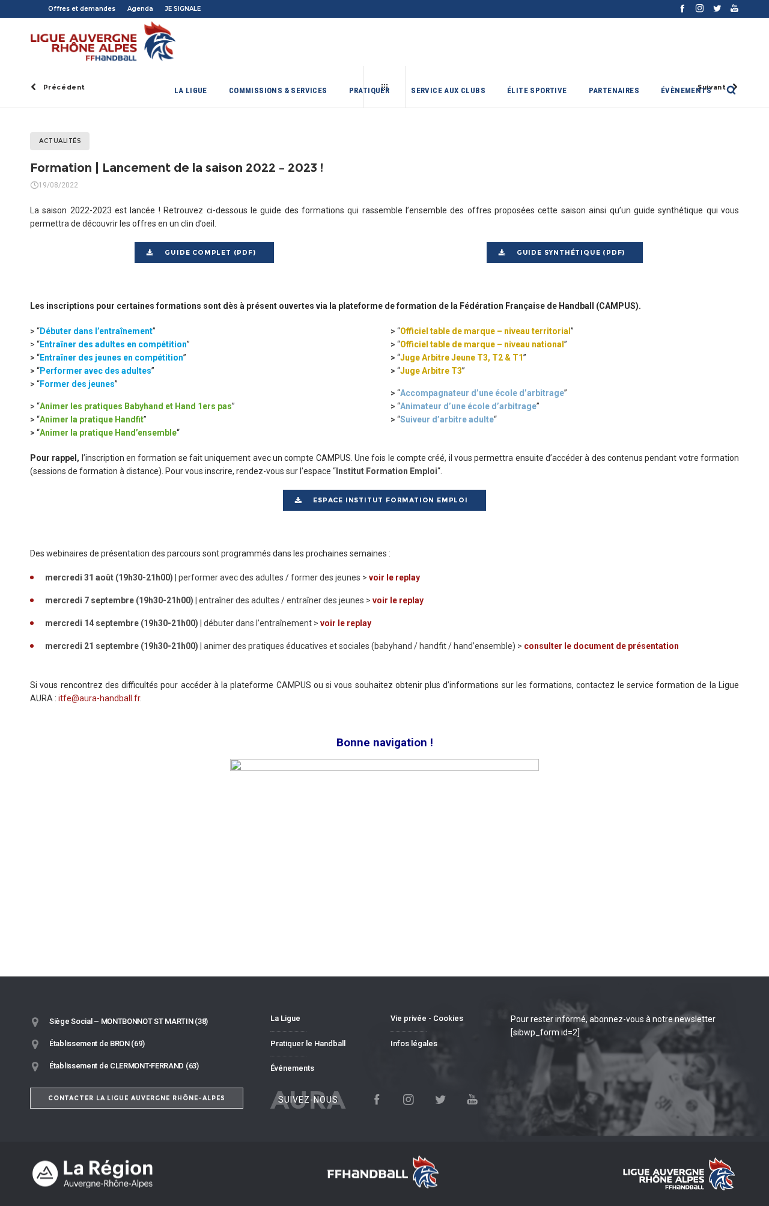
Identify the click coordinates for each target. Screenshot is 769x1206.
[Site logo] (103, 42)
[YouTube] (734, 8)
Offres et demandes (81, 9)
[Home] (144, 1174)
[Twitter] (717, 8)
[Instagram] (699, 8)
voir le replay (394, 577)
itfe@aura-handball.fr (99, 698)
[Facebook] (682, 8)
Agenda (140, 9)
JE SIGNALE (183, 9)
